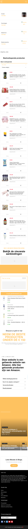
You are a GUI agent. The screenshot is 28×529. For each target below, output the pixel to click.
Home (2, 490)
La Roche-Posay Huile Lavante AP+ (16, 315)
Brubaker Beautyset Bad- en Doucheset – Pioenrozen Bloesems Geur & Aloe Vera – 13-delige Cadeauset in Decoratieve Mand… (18, 90)
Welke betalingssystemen (10, 379)
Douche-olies (11, 313)
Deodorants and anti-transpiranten (16, 296)
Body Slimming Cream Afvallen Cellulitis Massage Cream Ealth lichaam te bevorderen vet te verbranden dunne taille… (18, 105)
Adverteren (3, 497)
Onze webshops (4, 495)
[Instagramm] (7, 522)
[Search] (26, 1)
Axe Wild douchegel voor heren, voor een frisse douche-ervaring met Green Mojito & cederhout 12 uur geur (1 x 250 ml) (18, 75)
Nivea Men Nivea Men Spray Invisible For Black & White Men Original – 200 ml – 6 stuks (17, 178)
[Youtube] (9, 522)
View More (3, 15)
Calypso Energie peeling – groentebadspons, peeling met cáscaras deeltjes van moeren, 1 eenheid (17, 163)
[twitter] (4, 522)
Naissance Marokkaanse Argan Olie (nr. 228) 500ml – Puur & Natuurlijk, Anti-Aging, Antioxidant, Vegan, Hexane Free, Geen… (18, 221)
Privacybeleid (3, 503)
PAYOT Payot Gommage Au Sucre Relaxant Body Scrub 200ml (16, 149)
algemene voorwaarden (6, 505)
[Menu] (1, 1)
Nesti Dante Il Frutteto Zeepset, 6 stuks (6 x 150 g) (18, 207)
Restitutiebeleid (7, 388)
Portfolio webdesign (17, 527)
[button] (14, 378)
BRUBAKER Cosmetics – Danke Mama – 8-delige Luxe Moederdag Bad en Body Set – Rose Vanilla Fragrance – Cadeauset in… (18, 120)
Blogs (2, 494)
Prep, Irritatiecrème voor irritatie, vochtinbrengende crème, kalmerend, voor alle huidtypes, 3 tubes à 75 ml (17, 134)
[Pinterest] (12, 522)
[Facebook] (2, 522)
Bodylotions (10, 304)
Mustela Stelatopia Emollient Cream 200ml (18, 235)
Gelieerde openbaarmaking (6, 506)
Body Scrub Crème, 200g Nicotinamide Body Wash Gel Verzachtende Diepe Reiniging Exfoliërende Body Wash (17, 193)
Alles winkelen (4, 492)
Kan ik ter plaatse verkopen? (11, 382)
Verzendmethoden (8, 385)
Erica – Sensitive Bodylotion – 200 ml (16, 322)
